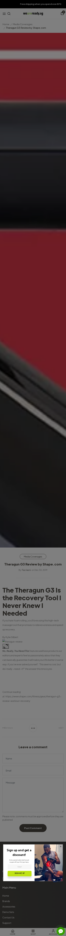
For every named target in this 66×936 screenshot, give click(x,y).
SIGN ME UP (20, 873)
